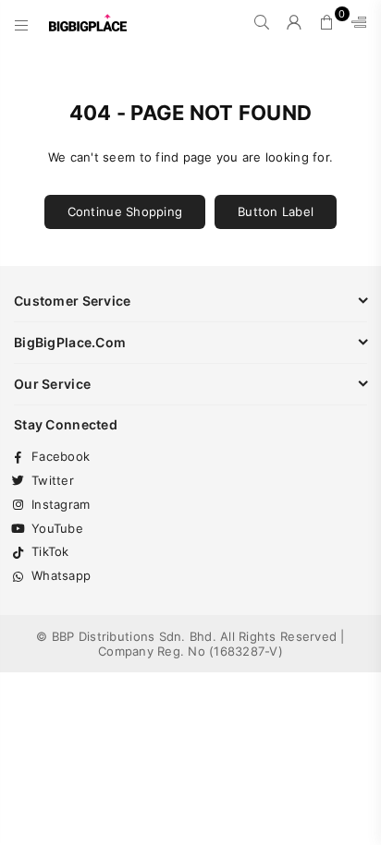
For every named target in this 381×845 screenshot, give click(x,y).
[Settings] (355, 23)
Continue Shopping (125, 211)
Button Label (275, 211)
